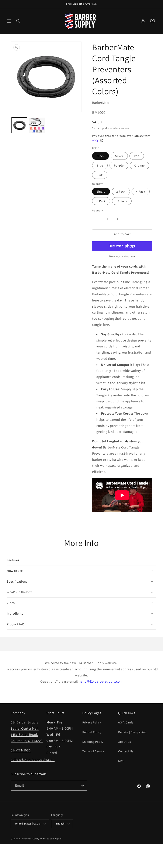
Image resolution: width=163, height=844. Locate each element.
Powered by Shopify (51, 838)
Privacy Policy (91, 722)
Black (100, 156)
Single (101, 191)
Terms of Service (93, 751)
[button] (9, 21)
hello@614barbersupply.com (101, 681)
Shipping (97, 128)
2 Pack (120, 191)
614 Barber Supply (29, 838)
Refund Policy (91, 732)
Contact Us (125, 751)
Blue (100, 165)
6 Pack (101, 201)
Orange (139, 165)
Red (136, 156)
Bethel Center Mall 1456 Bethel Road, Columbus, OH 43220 (27, 734)
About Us (124, 742)
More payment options (122, 256)
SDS (121, 761)
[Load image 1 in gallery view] (19, 125)
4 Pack (140, 191)
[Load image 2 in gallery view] (37, 125)
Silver (119, 156)
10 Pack (122, 201)
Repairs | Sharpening (132, 732)
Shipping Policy (92, 742)
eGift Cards (125, 722)
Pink (100, 175)
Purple (119, 165)
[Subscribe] (82, 786)
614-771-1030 (21, 750)
